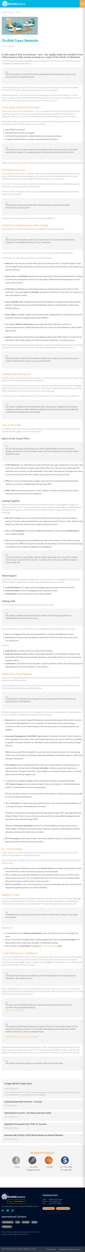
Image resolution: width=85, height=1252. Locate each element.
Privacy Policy (51, 1249)
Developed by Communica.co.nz (69, 1249)
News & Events (7, 12)
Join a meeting (49, 1208)
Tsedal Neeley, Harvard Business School (22, 1037)
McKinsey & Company (14, 1010)
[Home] (14, 3)
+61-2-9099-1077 (55, 1201)
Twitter (45, 946)
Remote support (63, 1208)
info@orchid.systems (56, 1199)
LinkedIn (53, 946)
